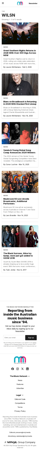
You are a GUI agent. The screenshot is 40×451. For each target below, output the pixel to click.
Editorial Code (20, 399)
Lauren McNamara (13, 67)
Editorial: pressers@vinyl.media (20, 432)
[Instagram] (17, 369)
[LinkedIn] (27, 369)
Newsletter (33, 3)
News (20, 380)
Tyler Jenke (10, 270)
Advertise (20, 388)
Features (20, 384)
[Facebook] (12, 369)
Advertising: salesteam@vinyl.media (20, 436)
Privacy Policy (18, 344)
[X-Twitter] (22, 369)
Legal (18, 395)
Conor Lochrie (11, 164)
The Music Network (18, 376)
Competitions (20, 403)
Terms (20, 407)
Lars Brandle (11, 215)
